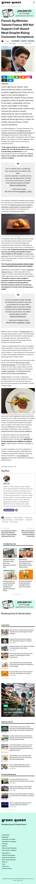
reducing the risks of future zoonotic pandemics (16, 431)
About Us (5, 862)
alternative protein (28, 517)
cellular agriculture (14, 521)
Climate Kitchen (7, 868)
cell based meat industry (19, 519)
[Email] (17, 77)
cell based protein (29, 519)
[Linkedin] (4, 77)
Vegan (21, 548)
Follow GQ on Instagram (9, 841)
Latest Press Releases (8, 857)
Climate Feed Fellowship (9, 848)
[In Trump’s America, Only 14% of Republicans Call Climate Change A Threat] (4, 781)
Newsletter (5, 837)
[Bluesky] (10, 80)
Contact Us (5, 866)
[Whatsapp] (10, 77)
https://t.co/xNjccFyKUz (18, 185)
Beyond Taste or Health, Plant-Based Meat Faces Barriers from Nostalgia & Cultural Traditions (21, 631)
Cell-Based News (15, 40)
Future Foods (31, 40)
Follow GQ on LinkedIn (8, 839)
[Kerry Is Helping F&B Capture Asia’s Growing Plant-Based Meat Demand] (4, 766)
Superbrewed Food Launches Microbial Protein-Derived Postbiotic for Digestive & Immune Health (21, 664)
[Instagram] (29, 77)
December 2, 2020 (24, 191)
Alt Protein (23, 40)
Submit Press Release (8, 855)
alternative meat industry (18, 517)
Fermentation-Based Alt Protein (10, 570)
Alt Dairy (22, 570)
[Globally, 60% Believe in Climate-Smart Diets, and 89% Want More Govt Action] (4, 788)
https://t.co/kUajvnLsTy (18, 316)
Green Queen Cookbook (9, 850)
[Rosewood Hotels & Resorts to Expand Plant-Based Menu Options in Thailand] (4, 641)
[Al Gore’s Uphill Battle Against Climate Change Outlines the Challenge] (4, 804)
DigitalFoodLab (24, 331)
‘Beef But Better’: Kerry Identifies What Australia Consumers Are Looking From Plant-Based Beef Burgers (21, 757)
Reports (4, 846)
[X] (4, 80)
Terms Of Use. (19, 880)
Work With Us (6, 853)
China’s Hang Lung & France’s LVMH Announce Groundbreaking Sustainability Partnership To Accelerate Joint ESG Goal (21, 728)
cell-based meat (5, 521)
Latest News (5, 835)
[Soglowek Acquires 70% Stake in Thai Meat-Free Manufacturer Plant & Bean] (10, 553)
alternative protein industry (7, 519)
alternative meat (8, 517)
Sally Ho (6, 483)
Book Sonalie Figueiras (9, 859)
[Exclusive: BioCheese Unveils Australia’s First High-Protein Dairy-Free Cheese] (26, 574)
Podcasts (5, 843)
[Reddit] (23, 77)
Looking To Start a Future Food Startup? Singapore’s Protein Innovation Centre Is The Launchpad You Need (21, 737)
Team (3, 864)
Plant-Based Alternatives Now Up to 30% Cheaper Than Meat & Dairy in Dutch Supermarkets (21, 655)
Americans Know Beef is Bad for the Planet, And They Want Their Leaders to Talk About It (22, 795)
